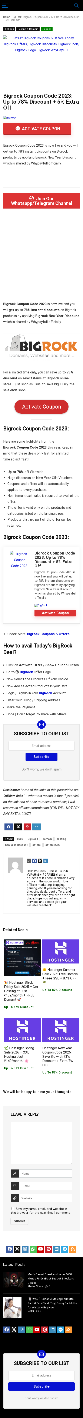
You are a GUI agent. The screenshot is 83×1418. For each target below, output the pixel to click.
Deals (31, 1310)
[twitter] (17, 1249)
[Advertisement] (41, 256)
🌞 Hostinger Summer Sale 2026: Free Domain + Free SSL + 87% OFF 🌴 (60, 976)
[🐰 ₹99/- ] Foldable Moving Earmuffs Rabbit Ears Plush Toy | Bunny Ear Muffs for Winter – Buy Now (52, 1303)
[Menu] (5, 5)
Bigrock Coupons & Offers (48, 634)
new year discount (16, 844)
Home (6, 17)
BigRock (16, 17)
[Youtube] (40, 1249)
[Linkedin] (56, 1249)
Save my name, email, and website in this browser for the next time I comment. (40, 1211)
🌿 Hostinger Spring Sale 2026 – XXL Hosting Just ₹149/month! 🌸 (19, 1054)
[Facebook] (9, 1249)
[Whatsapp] (33, 1249)
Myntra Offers (35, 1286)
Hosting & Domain (27, 29)
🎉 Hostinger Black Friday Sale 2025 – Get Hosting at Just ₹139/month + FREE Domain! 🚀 (21, 991)
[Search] (76, 5)
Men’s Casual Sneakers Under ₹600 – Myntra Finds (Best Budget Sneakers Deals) (51, 1278)
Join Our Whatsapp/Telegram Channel (41, 201)
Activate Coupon (40, 128)
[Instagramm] (25, 1249)
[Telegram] (64, 1249)
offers (36, 844)
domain (47, 839)
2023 (20, 839)
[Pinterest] (48, 1249)
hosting (61, 839)
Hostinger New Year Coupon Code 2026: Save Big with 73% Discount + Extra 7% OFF (57, 1056)
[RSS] (72, 1249)
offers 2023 (52, 844)
